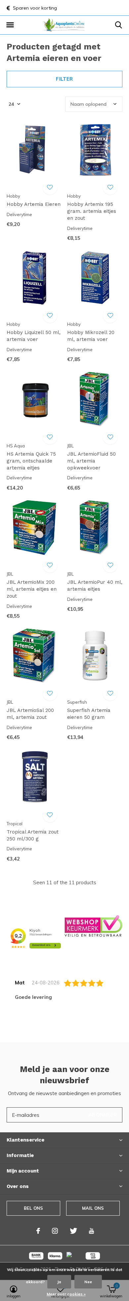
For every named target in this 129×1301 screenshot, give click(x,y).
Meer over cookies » (66, 1293)
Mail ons (93, 1208)
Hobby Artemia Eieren (34, 204)
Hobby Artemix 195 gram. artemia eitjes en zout (91, 211)
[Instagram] (55, 1231)
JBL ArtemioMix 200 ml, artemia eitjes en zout (32, 589)
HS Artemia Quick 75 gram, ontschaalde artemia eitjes (31, 461)
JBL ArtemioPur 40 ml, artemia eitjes (94, 585)
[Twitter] (73, 1231)
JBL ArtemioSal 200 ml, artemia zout (30, 713)
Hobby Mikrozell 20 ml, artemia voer (90, 335)
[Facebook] (38, 1231)
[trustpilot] (93, 925)
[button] (10, 25)
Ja (59, 1281)
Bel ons (33, 1208)
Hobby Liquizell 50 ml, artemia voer (34, 335)
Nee (88, 1281)
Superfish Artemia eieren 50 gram (88, 713)
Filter (64, 79)
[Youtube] (91, 1231)
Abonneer (102, 1115)
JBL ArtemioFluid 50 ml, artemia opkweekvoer (91, 461)
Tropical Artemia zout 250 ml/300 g (33, 835)
